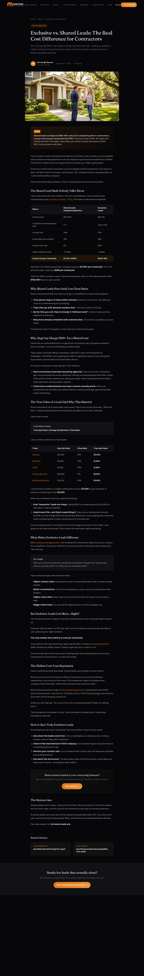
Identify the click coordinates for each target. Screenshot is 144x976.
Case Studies (98, 5)
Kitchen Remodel (39, 474)
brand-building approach (72, 690)
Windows (36, 461)
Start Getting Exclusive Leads (71, 885)
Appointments (70, 5)
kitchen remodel (98, 644)
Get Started (128, 5)
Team (110, 5)
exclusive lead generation (48, 542)
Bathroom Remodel (40, 480)
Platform (44, 5)
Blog (118, 5)
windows (61, 199)
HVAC (69, 199)
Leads (55, 5)
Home (33, 19)
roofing (52, 199)
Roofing (35, 455)
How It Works (30, 5)
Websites (84, 5)
